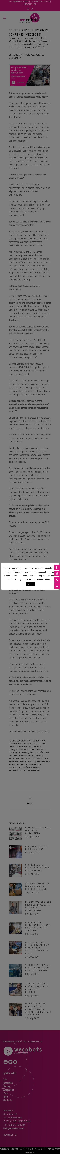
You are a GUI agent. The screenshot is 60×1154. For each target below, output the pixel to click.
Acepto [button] (30, 584)
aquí (50, 579)
